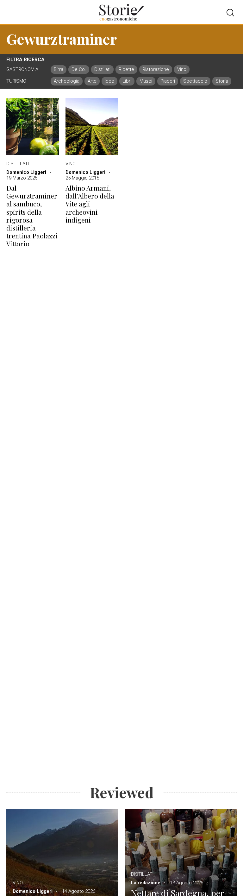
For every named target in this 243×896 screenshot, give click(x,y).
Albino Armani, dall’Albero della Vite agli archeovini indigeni (89, 204)
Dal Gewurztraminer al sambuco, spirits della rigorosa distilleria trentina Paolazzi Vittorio (32, 216)
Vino (70, 164)
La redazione (145, 883)
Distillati (17, 164)
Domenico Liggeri (26, 172)
